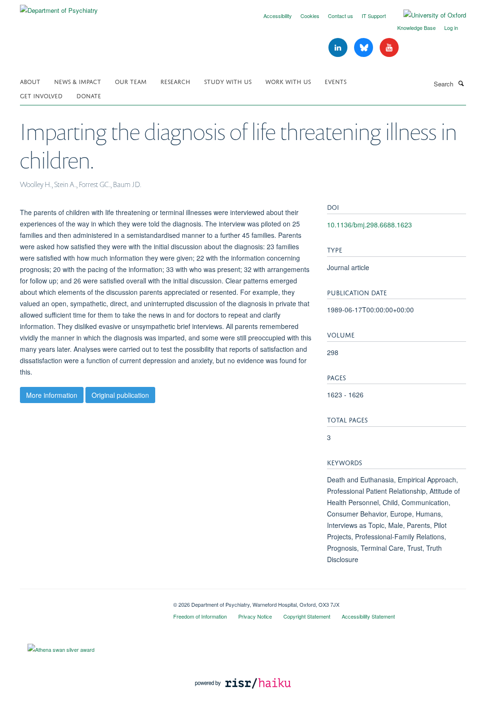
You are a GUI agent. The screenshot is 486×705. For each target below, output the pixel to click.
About (30, 80)
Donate (88, 95)
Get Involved (41, 95)
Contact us (340, 15)
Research (175, 80)
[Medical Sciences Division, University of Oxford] (89, 601)
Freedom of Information (200, 616)
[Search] (461, 83)
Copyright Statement (306, 616)
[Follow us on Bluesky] (364, 47)
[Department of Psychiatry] (59, 6)
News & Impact (77, 80)
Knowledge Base (416, 27)
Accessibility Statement (368, 616)
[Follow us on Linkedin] (338, 47)
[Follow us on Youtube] (389, 47)
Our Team (131, 80)
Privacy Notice (255, 616)
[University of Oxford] (427, 15)
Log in (451, 27)
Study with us (228, 80)
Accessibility (277, 15)
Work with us (288, 80)
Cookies (309, 15)
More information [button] (51, 395)
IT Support (374, 15)
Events (335, 80)
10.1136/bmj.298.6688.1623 (369, 224)
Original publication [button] (120, 395)
